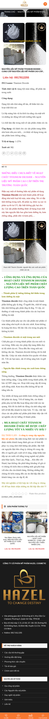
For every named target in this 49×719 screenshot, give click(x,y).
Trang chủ (9, 12)
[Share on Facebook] (8, 153)
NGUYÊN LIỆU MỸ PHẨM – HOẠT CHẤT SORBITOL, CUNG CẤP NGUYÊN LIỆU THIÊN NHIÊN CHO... (36, 540)
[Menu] (45, 4)
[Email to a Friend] (16, 153)
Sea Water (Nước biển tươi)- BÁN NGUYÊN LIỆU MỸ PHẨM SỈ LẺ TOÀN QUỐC (12, 540)
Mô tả (4, 167)
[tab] (24, 167)
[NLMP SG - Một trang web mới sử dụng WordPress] (24, 4)
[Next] (47, 533)
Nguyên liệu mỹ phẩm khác (31, 12)
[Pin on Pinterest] (20, 153)
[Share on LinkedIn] (24, 153)
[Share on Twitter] (12, 153)
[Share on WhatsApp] (4, 153)
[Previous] (1, 533)
